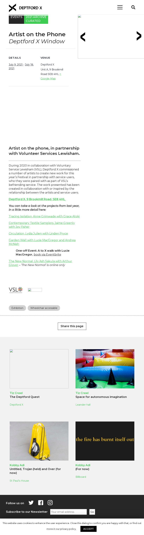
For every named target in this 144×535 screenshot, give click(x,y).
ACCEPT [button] (88, 528)
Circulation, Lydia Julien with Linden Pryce (38, 233)
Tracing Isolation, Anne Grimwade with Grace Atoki (44, 216)
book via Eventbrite (47, 254)
